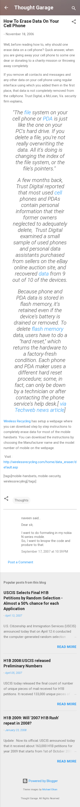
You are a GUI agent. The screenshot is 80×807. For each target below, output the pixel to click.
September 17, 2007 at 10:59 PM (44, 552)
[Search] (73, 9)
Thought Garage (33, 7)
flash (37, 329)
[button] (73, 22)
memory (53, 329)
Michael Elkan (49, 789)
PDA (48, 119)
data (44, 274)
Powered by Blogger (43, 781)
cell (58, 193)
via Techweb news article (40, 407)
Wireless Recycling (17, 421)
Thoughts (21, 500)
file (27, 112)
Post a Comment (20, 562)
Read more (66, 647)
